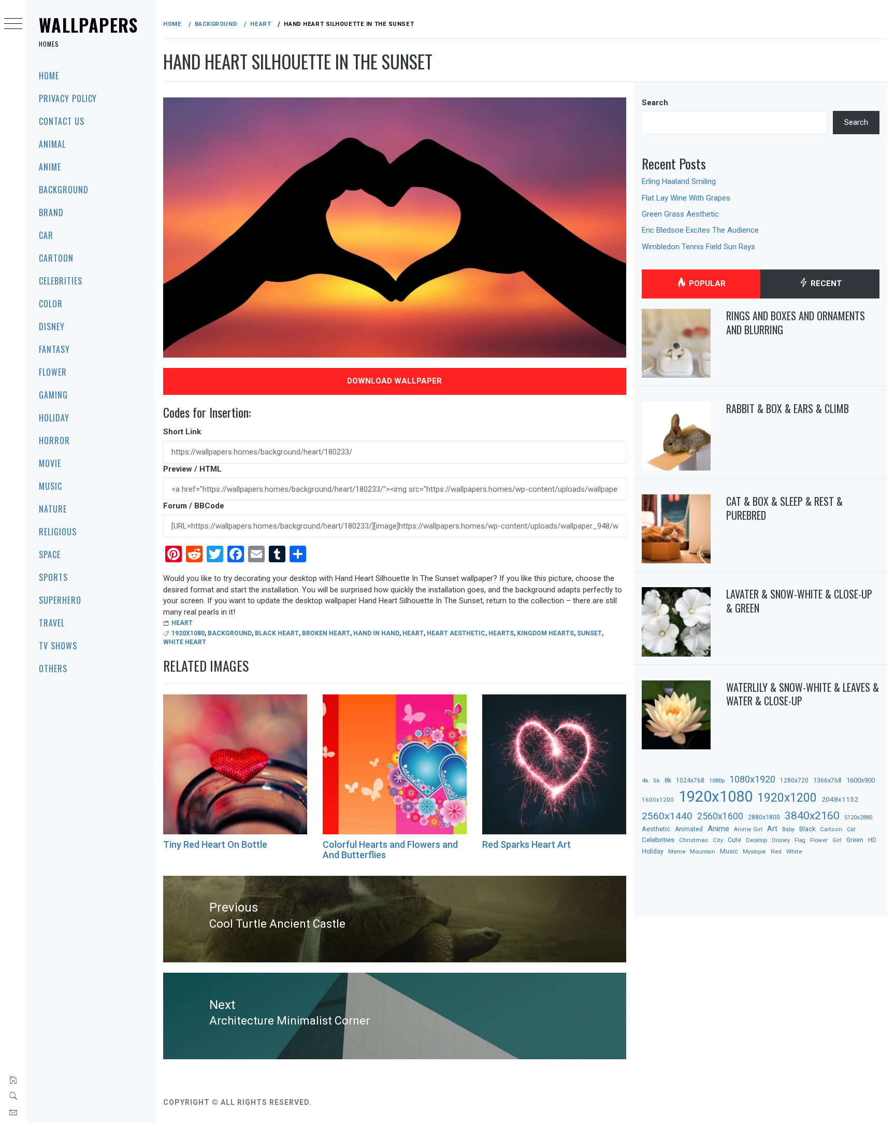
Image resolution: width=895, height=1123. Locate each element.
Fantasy (54, 349)
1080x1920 (752, 779)
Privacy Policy (68, 98)
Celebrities (60, 281)
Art (772, 829)
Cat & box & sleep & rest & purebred (784, 508)
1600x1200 (658, 799)
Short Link (182, 431)
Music (50, 486)
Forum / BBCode (193, 505)
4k (645, 780)
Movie (50, 463)
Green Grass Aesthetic (680, 214)
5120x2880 (858, 817)
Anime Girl (748, 829)
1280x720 (794, 780)
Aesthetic (656, 829)
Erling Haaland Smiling (679, 181)
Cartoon (56, 258)
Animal (52, 144)
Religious (58, 531)
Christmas (693, 840)
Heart (182, 623)
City (718, 840)
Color (51, 303)
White (794, 851)
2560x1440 (667, 816)
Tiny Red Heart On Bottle (215, 844)
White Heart (184, 642)
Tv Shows (58, 645)
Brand (51, 212)
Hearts (501, 633)
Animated (689, 829)
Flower (53, 372)
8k (668, 780)
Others (53, 668)
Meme (676, 851)
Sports (53, 577)
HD (872, 840)
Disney (52, 326)
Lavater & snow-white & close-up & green (799, 601)
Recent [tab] (825, 283)
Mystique (754, 851)
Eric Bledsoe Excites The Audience (700, 230)
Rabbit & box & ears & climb (787, 408)
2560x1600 (720, 816)
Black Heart (277, 633)
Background (64, 189)
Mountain (702, 851)
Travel (52, 623)
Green (854, 840)
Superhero (60, 600)
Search (655, 102)
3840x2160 (812, 815)
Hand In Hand (376, 633)
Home (49, 75)
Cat (851, 829)
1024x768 (690, 780)
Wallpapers (88, 24)
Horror (54, 440)
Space (50, 554)
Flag (800, 840)
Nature (53, 509)
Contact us (61, 121)
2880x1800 (764, 817)
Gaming (53, 395)
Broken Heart (326, 633)
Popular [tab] (706, 283)
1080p (717, 780)
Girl (837, 840)
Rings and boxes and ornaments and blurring (795, 322)
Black (807, 829)
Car (46, 235)
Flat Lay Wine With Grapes (686, 198)
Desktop (756, 840)
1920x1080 (188, 633)
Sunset (589, 633)
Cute (734, 840)
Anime (50, 167)
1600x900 (860, 780)
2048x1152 (839, 799)
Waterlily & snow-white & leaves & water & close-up (802, 694)
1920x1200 (787, 798)
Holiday (54, 417)
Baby (788, 829)
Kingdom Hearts (545, 633)
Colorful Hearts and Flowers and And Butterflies (390, 849)
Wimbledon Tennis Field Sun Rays (698, 246)
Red (776, 851)
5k (656, 780)
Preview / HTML (192, 469)
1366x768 (827, 780)
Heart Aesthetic (456, 633)
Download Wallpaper (394, 381)
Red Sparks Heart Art (526, 844)
